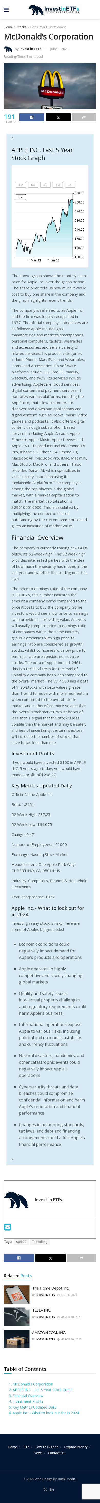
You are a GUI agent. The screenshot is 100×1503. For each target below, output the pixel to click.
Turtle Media (66, 1479)
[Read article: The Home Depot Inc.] (16, 1294)
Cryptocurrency (76, 1447)
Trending (39, 1242)
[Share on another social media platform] (84, 117)
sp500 (21, 1242)
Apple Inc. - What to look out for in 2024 (46, 1412)
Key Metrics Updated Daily (34, 1407)
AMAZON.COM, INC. (49, 1332)
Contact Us (56, 1452)
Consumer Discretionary (48, 27)
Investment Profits (28, 1401)
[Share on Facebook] (31, 117)
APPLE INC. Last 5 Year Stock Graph (43, 1389)
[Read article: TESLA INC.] (16, 1316)
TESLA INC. (41, 1310)
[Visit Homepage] (53, 10)
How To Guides (46, 1447)
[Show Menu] (6, 9)
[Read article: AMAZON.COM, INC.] (16, 1339)
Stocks (21, 27)
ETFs (26, 1447)
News (38, 1452)
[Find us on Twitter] (45, 1489)
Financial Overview (28, 1395)
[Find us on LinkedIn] (52, 1489)
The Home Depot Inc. (50, 1288)
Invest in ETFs (30, 48)
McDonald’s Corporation (33, 1384)
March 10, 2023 (71, 1317)
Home (8, 27)
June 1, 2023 (59, 48)
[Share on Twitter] (58, 117)
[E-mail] (7, 1228)
